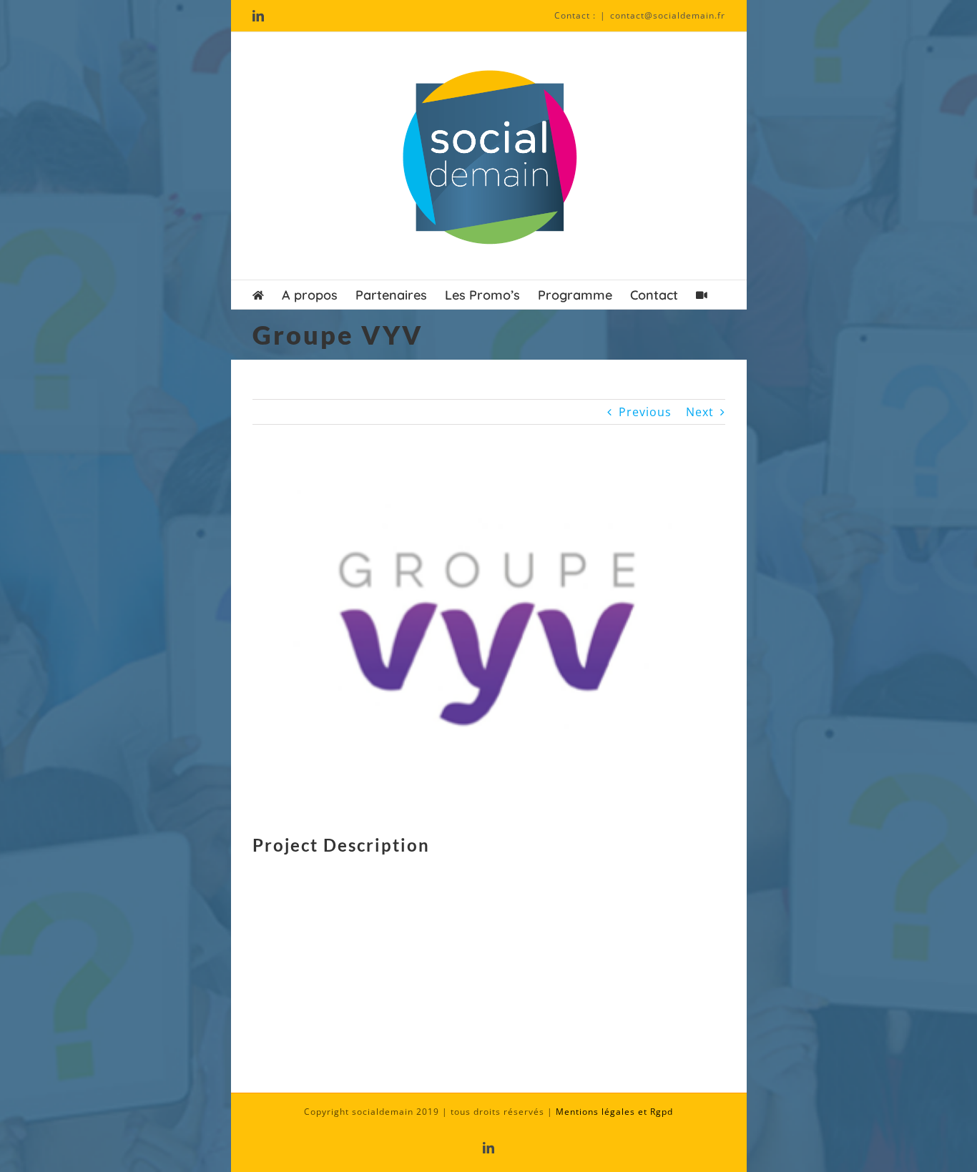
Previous (645, 412)
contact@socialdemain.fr (667, 15)
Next (700, 412)
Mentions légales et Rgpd (614, 1111)
